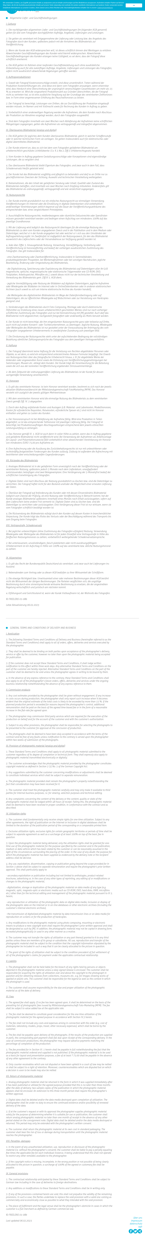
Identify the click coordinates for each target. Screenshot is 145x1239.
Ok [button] (134, 5)
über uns (137, 1217)
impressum (136, 1220)
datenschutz (136, 1223)
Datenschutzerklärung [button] (105, 8)
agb (140, 1226)
